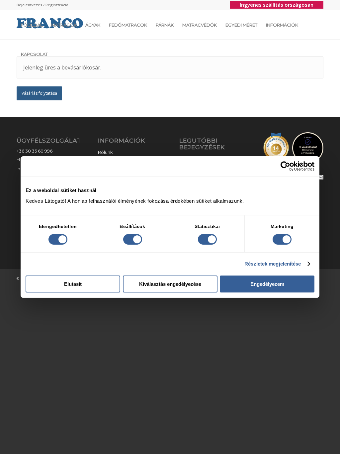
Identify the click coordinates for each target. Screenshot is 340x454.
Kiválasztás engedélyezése (170, 284)
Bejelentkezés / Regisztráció (42, 4)
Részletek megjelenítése (272, 264)
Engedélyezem (267, 284)
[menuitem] (42, 5)
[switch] (132, 239)
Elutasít (73, 284)
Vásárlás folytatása (39, 93)
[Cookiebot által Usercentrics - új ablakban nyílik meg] (285, 166)
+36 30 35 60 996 (34, 151)
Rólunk (105, 152)
